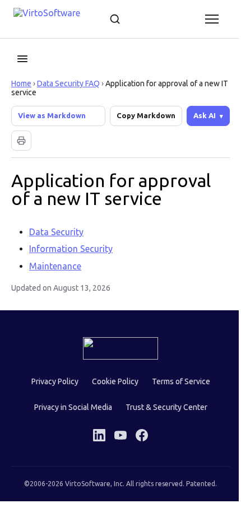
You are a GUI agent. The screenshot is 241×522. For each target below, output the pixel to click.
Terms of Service (176, 381)
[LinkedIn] (95, 435)
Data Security (56, 232)
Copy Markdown (146, 115)
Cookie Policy (110, 381)
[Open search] (115, 19)
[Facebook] (138, 435)
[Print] (21, 140)
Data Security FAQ (68, 83)
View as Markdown (52, 115)
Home (21, 83)
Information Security (71, 249)
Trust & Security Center (162, 407)
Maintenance (55, 266)
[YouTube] (116, 435)
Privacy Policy (50, 381)
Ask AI (196, 115)
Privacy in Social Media (69, 407)
